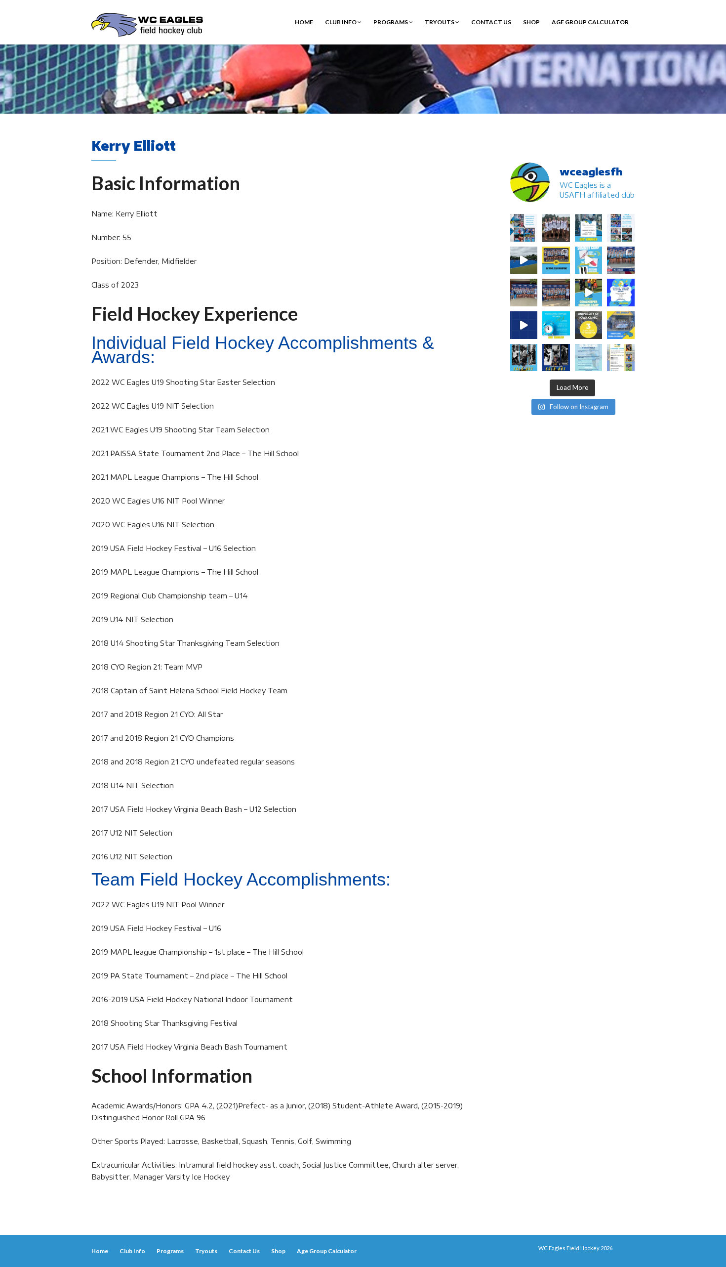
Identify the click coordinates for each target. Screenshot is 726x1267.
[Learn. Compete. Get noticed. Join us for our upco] (589, 358)
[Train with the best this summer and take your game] (621, 358)
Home (304, 22)
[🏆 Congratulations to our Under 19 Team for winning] (621, 260)
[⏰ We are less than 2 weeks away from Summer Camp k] (589, 292)
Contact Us (491, 22)
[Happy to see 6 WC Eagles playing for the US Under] (621, 228)
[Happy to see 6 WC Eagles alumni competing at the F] (524, 325)
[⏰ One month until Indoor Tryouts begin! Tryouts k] (621, 292)
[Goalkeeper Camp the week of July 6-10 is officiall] (556, 358)
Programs (391, 22)
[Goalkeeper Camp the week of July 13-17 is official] (524, 358)
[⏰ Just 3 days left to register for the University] (589, 325)
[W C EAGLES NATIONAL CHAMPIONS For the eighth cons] (556, 260)
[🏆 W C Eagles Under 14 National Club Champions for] (556, 292)
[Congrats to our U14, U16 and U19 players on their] (621, 325)
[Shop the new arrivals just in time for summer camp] (589, 260)
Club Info (341, 22)
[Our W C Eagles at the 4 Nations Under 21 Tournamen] (556, 228)
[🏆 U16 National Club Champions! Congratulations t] (524, 292)
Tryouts (440, 22)
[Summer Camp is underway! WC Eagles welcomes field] (524, 260)
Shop (531, 22)
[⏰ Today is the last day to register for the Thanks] (556, 325)
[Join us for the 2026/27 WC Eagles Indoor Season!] (589, 228)
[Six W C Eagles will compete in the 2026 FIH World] (524, 228)
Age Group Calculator (590, 22)
